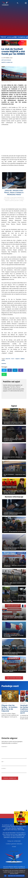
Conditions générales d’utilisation (14, 843)
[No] (26, 873)
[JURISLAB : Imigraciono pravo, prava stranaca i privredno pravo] (14, 180)
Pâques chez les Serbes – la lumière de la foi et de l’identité (9, 708)
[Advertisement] (14, 20)
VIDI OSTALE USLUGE (14, 677)
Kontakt (14, 846)
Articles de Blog (6, 60)
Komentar (4, 746)
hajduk (17, 358)
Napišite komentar (6, 62)
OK (5, 875)
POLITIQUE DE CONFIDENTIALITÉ (16, 875)
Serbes (22, 358)
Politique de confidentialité (14, 841)
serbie (3, 360)
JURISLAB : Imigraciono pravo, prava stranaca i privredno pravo (14, 192)
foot (12, 358)
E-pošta (3, 768)
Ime (2, 761)
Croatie (8, 358)
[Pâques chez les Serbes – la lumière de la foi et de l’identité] (10, 696)
